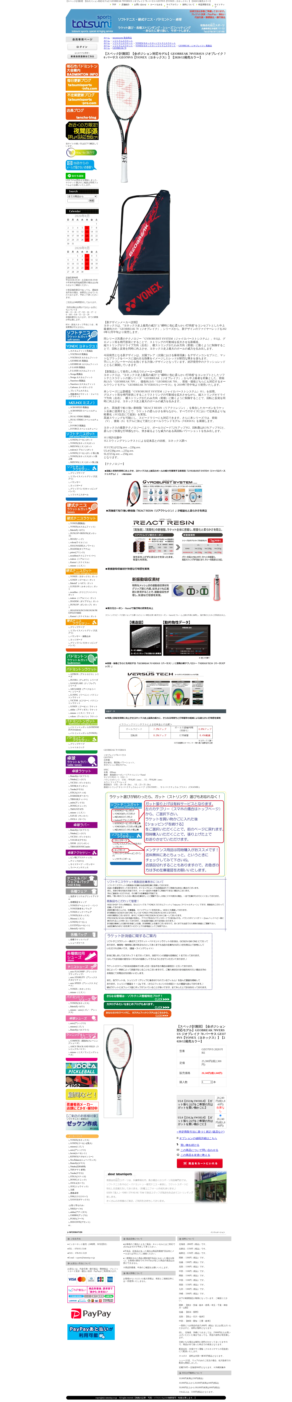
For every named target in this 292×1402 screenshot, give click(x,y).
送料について (188, 4)
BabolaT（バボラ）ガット (81, 583)
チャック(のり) (77, 861)
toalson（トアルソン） (80, 559)
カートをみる (156, 4)
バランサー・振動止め (80, 636)
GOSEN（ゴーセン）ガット (82, 580)
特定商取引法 (204, 4)
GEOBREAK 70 (119, 48)
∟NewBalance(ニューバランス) (82, 1160)
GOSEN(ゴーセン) (78, 922)
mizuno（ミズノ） (78, 566)
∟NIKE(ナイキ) (75, 1209)
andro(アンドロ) (77, 803)
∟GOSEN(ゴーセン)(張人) (80, 1143)
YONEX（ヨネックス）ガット (84, 576)
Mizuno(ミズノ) (77, 918)
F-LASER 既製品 (77, 367)
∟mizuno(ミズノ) (76, 1146)
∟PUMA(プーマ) (76, 1219)
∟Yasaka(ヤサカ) (75, 1173)
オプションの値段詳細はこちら (198, 1138)
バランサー (75, 482)
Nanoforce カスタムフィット (82, 384)
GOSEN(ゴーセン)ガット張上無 (84, 453)
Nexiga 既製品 (76, 374)
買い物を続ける (189, 1145)
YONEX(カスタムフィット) (82, 527)
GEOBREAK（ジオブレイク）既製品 (195, 46)
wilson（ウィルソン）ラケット (84, 716)
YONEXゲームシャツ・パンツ (84, 905)
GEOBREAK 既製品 (79, 361)
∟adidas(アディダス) (77, 1212)
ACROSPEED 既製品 (79, 407)
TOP (114, 4)
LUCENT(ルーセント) (80, 925)
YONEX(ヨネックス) (79, 915)
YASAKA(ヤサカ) (78, 840)
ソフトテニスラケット (123, 41)
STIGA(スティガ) (78, 793)
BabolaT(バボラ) (77, 530)
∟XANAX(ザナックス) (78, 1199)
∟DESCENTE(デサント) (79, 1222)
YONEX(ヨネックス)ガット (82, 443)
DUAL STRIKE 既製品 (80, 416)
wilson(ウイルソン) (78, 542)
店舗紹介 (125, 4)
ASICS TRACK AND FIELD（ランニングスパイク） (83, 1047)
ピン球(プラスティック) (81, 857)
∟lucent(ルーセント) (77, 1153)
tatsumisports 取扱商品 (122, 38)
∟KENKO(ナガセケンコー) (80, 1156)
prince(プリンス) (77, 552)
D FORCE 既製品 (78, 425)
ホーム (107, 38)
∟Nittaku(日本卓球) (77, 1166)
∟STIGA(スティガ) (77, 1176)
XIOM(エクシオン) (78, 786)
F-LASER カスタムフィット (82, 371)
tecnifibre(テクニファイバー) (82, 556)
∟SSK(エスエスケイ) (78, 1196)
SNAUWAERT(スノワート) (82, 546)
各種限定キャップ (78, 902)
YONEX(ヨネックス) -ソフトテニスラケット (156, 43)
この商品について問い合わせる (199, 1150)
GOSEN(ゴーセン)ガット (81, 440)
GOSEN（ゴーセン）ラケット (84, 706)
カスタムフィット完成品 (81, 351)
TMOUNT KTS (76, 809)
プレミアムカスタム (79, 391)
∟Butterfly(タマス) (76, 1163)
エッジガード (76, 485)
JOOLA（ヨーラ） (78, 819)
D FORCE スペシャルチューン (84, 429)
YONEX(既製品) (77, 523)
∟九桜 (71, 1190)
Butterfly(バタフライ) (79, 776)
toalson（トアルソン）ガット (83, 598)
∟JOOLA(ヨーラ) (76, 1183)
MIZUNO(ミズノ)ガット (81, 446)
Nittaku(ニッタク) (78, 779)
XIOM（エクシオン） (80, 843)
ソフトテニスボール (79, 494)
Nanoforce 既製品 (77, 381)
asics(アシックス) (78, 1023)
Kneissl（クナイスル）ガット (83, 616)
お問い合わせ (140, 4)
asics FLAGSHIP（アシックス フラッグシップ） (82, 972)
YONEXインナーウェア (81, 912)
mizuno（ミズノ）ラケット (82, 713)
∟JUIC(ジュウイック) (78, 1186)
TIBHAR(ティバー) (78, 799)
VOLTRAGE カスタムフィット (84, 357)
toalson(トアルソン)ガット (82, 450)
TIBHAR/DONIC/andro (80, 847)
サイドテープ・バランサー (82, 864)
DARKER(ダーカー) (79, 796)
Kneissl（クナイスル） (80, 562)
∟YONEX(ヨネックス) (78, 1140)
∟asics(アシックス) (77, 1150)
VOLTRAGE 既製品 (79, 354)
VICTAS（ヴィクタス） (81, 783)
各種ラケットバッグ (79, 939)
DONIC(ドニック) (78, 806)
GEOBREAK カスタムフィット (84, 364)
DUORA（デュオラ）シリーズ (84, 680)
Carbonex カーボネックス (81, 387)
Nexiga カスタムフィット (81, 377)
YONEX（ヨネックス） (81, 989)
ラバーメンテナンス (79, 867)
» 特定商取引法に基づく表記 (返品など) (200, 1131)
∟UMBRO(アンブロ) (77, 1215)
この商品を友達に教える (195, 1155)
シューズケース (77, 943)
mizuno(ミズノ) (77, 1026)
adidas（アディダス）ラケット (84, 710)
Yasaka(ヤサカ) (76, 789)
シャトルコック (77, 747)
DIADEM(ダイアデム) (80, 549)
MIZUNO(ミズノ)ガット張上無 (84, 462)
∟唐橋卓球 (73, 1193)
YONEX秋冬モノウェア (81, 908)
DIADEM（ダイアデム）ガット (84, 601)
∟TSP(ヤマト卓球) (76, 1170)
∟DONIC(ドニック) (77, 1180)
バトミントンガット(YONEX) (83, 733)
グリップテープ (77, 473)
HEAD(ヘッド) (76, 539)
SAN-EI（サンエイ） (79, 816)
